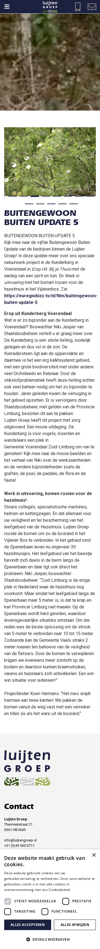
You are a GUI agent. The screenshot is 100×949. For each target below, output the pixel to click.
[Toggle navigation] (9, 6)
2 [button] (22, 198)
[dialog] (50, 899)
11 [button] (50, 206)
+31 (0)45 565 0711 (19, 845)
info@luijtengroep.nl (20, 840)
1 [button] (11, 198)
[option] (50, 62)
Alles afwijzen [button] (75, 924)
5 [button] (55, 198)
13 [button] (72, 206)
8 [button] (89, 198)
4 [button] (44, 198)
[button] (50, 939)
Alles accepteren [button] (28, 924)
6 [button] (66, 198)
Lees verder (81, 889)
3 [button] (33, 198)
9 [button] (28, 206)
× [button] (94, 855)
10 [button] (39, 206)
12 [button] (61, 206)
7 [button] (78, 198)
